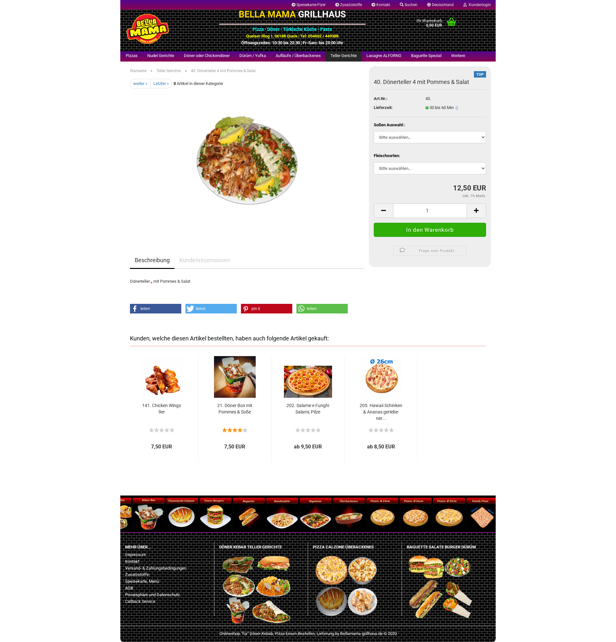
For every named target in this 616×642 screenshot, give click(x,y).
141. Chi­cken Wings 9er (161, 408)
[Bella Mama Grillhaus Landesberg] (167, 29)
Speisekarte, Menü (142, 581)
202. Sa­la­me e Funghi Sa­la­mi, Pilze (308, 408)
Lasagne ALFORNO (383, 55)
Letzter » (161, 83)
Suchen (410, 5)
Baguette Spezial (426, 55)
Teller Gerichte (343, 55)
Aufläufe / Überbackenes (298, 55)
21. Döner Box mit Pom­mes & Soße (234, 408)
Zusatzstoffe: (137, 574)
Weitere (458, 55)
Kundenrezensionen (204, 260)
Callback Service (140, 601)
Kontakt (382, 5)
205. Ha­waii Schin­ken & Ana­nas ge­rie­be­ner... (381, 412)
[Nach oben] (17, 632)
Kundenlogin (479, 5)
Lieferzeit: (383, 107)
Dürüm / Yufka (252, 55)
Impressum (135, 554)
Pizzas (132, 55)
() (457, 108)
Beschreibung (152, 260)
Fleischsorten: (387, 155)
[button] (155, 308)
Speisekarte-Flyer (310, 5)
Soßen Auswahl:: (389, 124)
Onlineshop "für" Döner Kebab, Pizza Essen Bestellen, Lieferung (276, 633)
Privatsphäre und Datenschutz (152, 594)
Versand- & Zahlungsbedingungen (155, 568)
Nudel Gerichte (160, 55)
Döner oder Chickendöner (207, 55)
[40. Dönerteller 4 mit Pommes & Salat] (247, 160)
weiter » (140, 83)
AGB (129, 588)
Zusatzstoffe (350, 5)
